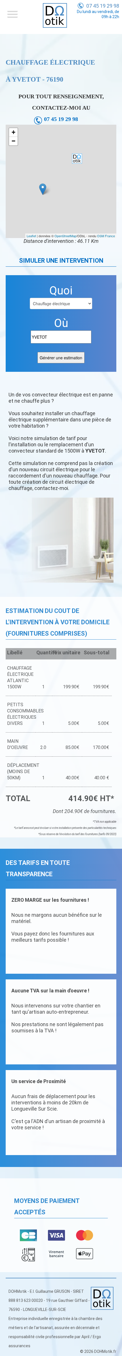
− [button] (13, 141)
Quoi (61, 290)
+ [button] (13, 132)
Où (61, 323)
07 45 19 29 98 (102, 6)
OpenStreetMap (65, 236)
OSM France (106, 236)
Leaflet (31, 236)
